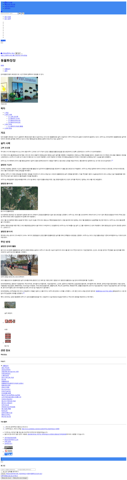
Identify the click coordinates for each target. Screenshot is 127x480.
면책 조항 (7, 441)
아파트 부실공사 (6, 399)
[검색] (23, 13)
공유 (18, 53)
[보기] (19, 13)
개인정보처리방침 (10, 437)
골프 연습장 (5, 367)
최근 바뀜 (7, 17)
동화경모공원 (5, 385)
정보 (25, 55)
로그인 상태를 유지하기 (11, 471)
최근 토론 (7, 19)
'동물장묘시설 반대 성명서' (104, 291)
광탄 (5, 71)
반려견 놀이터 (6, 391)
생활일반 (7, 69)
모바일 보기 (8, 443)
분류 (2, 65)
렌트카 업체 (5, 387)
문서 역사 (11, 53)
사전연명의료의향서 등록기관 (11, 397)
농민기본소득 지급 (7, 377)
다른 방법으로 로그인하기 (9, 476)
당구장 (3, 379)
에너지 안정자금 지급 (8, 401)
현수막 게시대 (6, 416)
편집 (3, 53)
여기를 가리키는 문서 (17, 55)
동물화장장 (5, 381)
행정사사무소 (5, 414)
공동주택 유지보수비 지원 (10, 371)
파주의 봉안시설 (6, 412)
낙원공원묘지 (5, 373)
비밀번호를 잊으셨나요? (34, 473)
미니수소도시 (5, 389)
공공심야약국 (5, 369)
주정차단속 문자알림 (8, 407)
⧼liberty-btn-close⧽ (6, 478)
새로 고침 (4, 55)
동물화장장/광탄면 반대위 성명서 (12, 383)
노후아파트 (5, 375)
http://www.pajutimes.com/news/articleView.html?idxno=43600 (40, 429)
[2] (23, 293)
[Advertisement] (63, 48)
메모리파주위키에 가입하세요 (16, 473)
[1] (112, 160)
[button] (9, 6)
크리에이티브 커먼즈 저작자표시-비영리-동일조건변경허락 (47, 434)
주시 (8, 55)
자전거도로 (5, 405)
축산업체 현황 (6, 409)
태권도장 (4, 411)
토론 (6, 53)
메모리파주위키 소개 (11, 439)
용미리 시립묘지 (6, 403)
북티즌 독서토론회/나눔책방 (10, 395)
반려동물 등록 (6, 393)
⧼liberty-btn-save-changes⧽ (20, 478)
